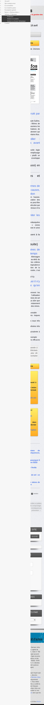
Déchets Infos (36, 677)
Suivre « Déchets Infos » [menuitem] (12, 12)
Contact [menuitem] (7, 23)
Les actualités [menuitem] (9, 5)
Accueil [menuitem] (7, 1)
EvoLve (39, 701)
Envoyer (35, 536)
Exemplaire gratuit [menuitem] (10, 10)
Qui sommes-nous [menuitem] (10, 3)
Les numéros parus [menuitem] (10, 8)
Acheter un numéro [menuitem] (13, 19)
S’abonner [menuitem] (10, 16)
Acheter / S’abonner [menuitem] (11, 14)
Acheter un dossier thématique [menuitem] (16, 21)
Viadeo (36, 493)
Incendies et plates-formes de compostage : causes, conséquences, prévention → (33, 506)
